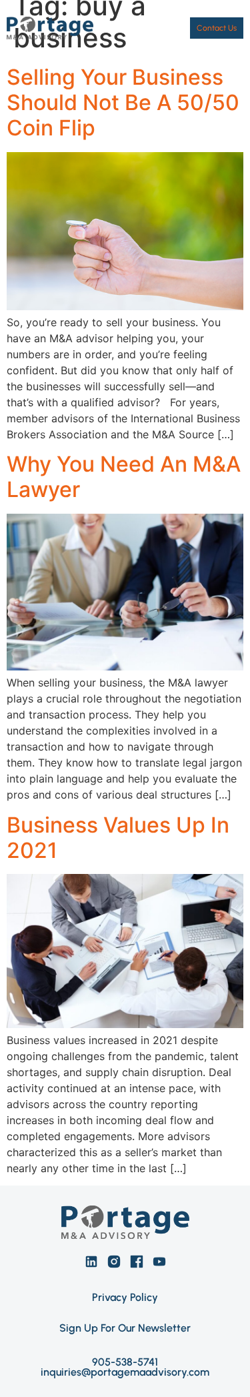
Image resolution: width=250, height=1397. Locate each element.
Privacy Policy (125, 1297)
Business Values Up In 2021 (118, 837)
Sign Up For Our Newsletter (125, 1328)
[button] (166, 28)
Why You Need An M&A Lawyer (124, 476)
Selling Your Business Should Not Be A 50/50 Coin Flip (123, 102)
